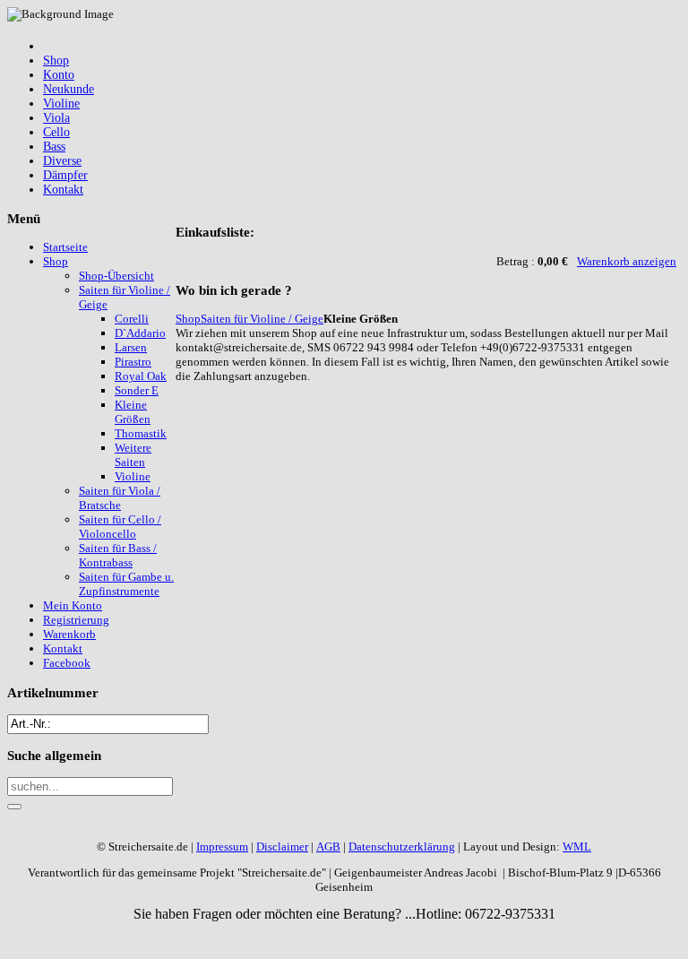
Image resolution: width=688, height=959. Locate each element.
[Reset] (14, 806)
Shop (188, 318)
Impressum (222, 846)
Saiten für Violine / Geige (262, 318)
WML (577, 846)
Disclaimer (282, 846)
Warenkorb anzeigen (626, 261)
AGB (328, 846)
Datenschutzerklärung (401, 846)
